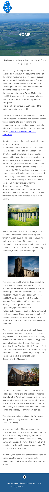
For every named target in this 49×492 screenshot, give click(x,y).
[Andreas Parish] (7, 6)
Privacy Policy (16, 486)
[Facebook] (24, 477)
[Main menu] (44, 6)
